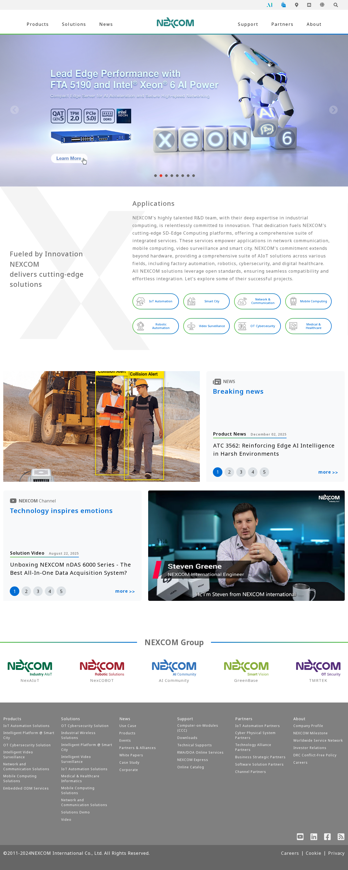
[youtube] (300, 838)
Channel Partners (250, 771)
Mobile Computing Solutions (20, 778)
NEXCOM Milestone (310, 733)
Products (38, 24)
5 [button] (264, 472)
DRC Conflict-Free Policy (315, 755)
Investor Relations (310, 747)
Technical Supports (194, 745)
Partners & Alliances (137, 747)
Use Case (127, 725)
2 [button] (229, 472)
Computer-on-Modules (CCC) (197, 728)
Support (248, 24)
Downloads (187, 737)
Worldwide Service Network (318, 740)
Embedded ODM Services (26, 788)
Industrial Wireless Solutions (78, 735)
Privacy (336, 853)
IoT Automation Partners (257, 725)
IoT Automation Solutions (26, 725)
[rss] (341, 838)
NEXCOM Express (192, 759)
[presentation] (15, 110)
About (314, 24)
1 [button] (217, 472)
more (328, 472)
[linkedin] (314, 838)
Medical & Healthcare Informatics (80, 778)
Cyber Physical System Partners (255, 735)
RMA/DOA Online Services (200, 752)
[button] (155, 175)
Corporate (128, 770)
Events (125, 740)
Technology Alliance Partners (253, 747)
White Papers (131, 755)
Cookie (313, 853)
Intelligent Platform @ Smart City (28, 735)
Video (66, 819)
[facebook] (327, 838)
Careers (300, 762)
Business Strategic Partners (260, 757)
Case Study (129, 762)
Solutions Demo (75, 812)
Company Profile (308, 725)
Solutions (74, 24)
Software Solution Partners (259, 764)
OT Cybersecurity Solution (27, 745)
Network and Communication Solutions (26, 766)
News (106, 24)
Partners (282, 24)
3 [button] (241, 472)
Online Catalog (190, 767)
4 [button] (252, 472)
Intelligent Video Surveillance (18, 754)
